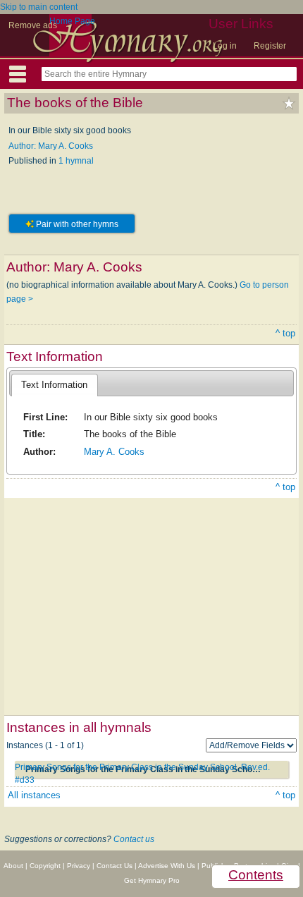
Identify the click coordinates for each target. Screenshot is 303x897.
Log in (225, 46)
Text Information (54, 384)
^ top (285, 333)
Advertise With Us (166, 865)
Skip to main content (39, 7)
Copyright (45, 865)
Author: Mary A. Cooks (50, 146)
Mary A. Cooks (114, 451)
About (13, 865)
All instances (34, 795)
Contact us (133, 839)
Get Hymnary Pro (152, 880)
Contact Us (114, 865)
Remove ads (32, 25)
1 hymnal (76, 161)
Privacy (78, 865)
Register (270, 46)
